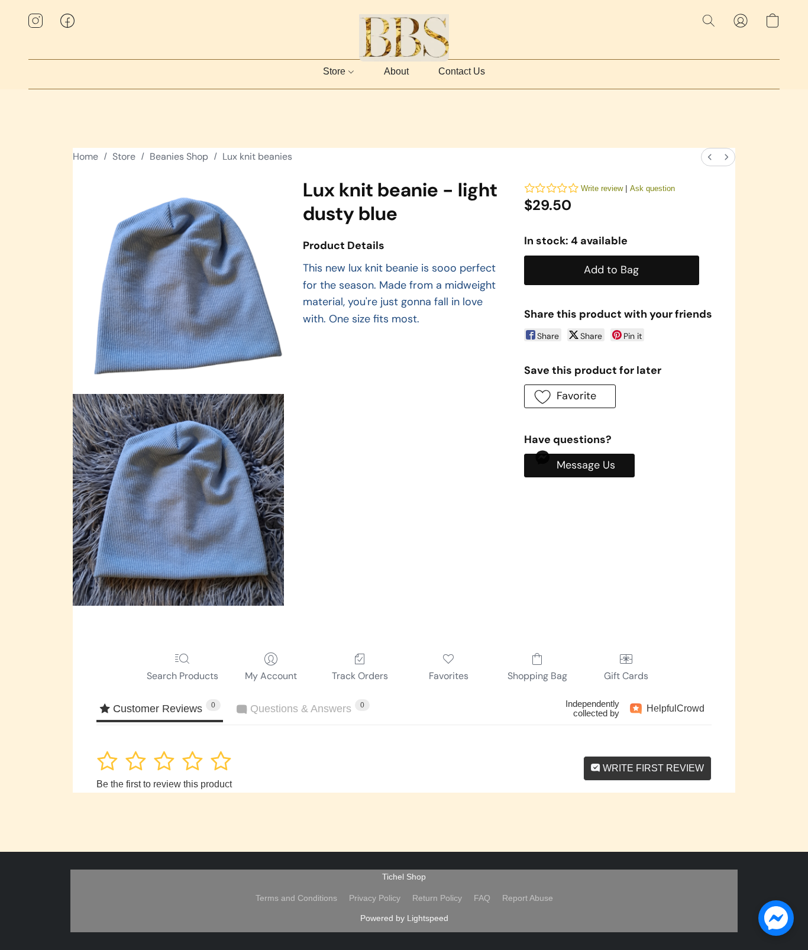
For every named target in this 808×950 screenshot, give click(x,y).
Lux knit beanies (257, 156)
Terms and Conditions (296, 898)
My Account (271, 676)
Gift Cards (626, 676)
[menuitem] (710, 157)
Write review (602, 188)
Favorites (448, 676)
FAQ (482, 898)
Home (85, 156)
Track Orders (360, 676)
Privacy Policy (374, 898)
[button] (404, 32)
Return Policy (437, 898)
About (396, 71)
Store (335, 71)
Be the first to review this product (164, 784)
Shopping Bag (537, 676)
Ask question (652, 188)
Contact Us (461, 71)
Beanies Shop (179, 156)
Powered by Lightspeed (404, 918)
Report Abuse (527, 898)
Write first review (652, 768)
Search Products (182, 676)
